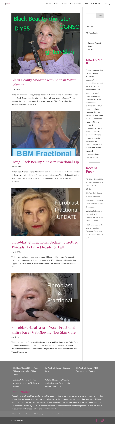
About (56, 3)
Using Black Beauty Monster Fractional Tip (45, 161)
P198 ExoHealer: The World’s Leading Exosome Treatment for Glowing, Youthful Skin (94, 231)
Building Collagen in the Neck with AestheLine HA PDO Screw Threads (26, 383)
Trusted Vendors (98, 3)
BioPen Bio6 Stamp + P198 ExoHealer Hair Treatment (94, 203)
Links (86, 3)
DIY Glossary (75, 3)
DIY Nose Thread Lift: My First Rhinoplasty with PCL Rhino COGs (25, 371)
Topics (64, 3)
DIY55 (48, 3)
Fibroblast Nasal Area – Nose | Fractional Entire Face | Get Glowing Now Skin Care (43, 330)
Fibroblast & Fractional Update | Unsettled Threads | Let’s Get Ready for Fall (44, 244)
